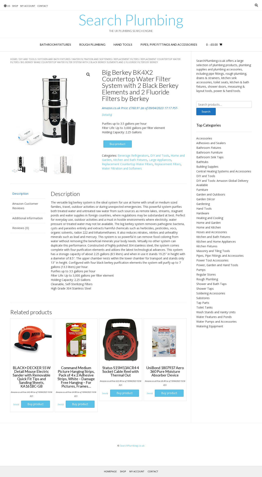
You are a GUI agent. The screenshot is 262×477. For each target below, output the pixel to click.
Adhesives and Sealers (211, 143)
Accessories (204, 138)
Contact (42, 5)
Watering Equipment (209, 326)
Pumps (201, 270)
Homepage (110, 471)
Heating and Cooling (209, 218)
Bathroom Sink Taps (210, 157)
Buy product (117, 144)
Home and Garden (208, 223)
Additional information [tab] (27, 218)
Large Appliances (160, 160)
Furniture (202, 190)
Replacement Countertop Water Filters (127, 164)
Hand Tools (123, 44)
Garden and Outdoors (210, 194)
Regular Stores (206, 274)
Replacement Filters (126, 59)
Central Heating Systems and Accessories (223, 171)
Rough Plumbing (92, 44)
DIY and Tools (27, 59)
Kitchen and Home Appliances (216, 241)
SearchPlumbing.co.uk (132, 445)
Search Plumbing (131, 19)
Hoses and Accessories (211, 232)
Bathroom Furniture (209, 152)
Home (13, 59)
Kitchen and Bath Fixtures (54, 59)
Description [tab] (20, 193)
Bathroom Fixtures (55, 44)
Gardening (203, 204)
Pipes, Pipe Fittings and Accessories (168, 44)
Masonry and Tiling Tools (213, 251)
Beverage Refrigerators (133, 155)
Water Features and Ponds (214, 317)
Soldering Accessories (210, 293)
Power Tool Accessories (212, 260)
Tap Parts (202, 303)
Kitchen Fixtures (206, 246)
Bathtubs (202, 162)
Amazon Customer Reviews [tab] (25, 205)
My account (27, 5)
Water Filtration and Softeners (92, 59)
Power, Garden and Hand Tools (217, 265)
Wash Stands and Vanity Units (216, 312)
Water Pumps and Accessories (216, 321)
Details (106, 115)
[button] (88, 74)
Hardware (202, 213)
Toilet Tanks (204, 307)
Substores (203, 298)
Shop (15, 5)
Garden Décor (205, 199)
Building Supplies (207, 166)
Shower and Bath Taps (211, 284)
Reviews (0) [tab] (20, 228)
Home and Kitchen (208, 227)
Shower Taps (205, 288)
